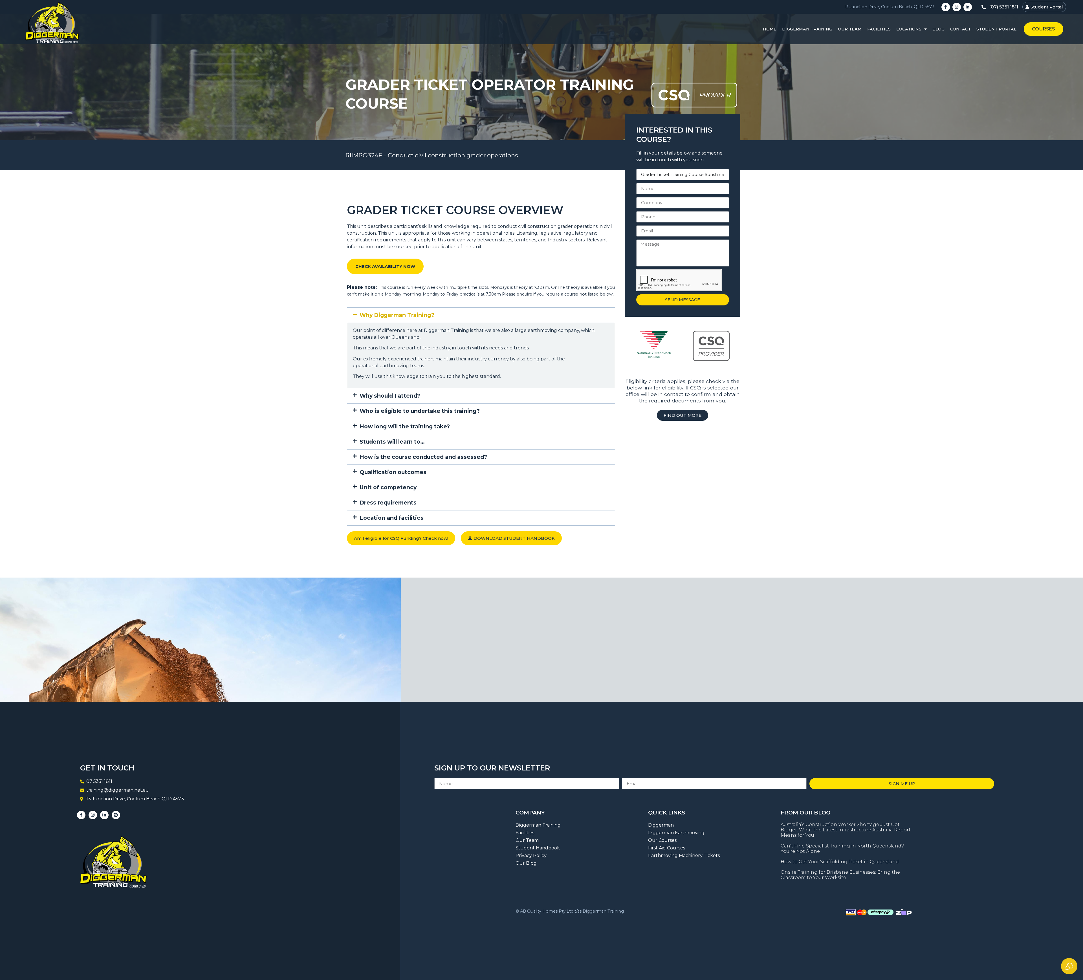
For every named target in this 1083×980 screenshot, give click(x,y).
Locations (908, 29)
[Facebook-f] (945, 7)
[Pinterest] (116, 815)
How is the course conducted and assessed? (423, 456)
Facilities (879, 29)
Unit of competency (388, 487)
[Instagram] (956, 7)
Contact (960, 29)
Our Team (850, 29)
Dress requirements (388, 502)
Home (769, 29)
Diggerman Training (807, 29)
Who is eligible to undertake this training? (420, 411)
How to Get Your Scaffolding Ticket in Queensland (840, 861)
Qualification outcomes (393, 472)
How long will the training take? (405, 426)
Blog (938, 29)
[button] (481, 315)
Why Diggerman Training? (397, 315)
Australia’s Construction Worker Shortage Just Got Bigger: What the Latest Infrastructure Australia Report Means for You (846, 830)
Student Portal (996, 29)
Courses (1043, 29)
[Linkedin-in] (967, 7)
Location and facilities (392, 517)
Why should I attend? (390, 395)
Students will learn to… (392, 441)
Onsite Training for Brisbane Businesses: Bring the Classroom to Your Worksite (840, 874)
